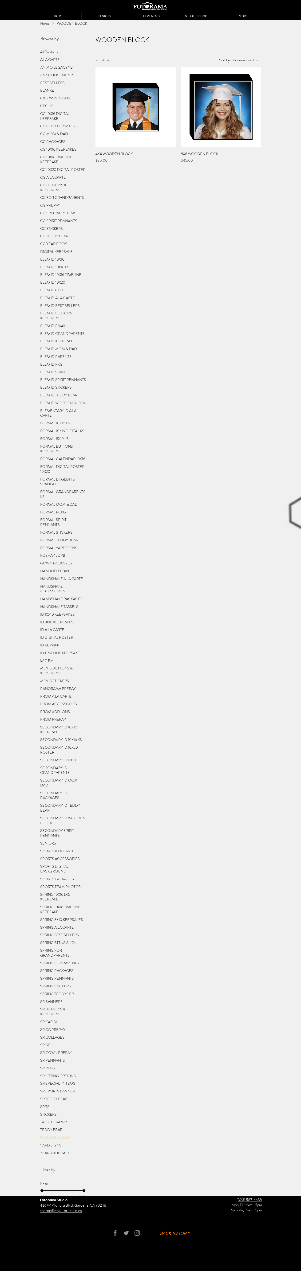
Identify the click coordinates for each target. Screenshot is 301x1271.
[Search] (261, 10)
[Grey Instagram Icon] (137, 1233)
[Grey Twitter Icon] (126, 1233)
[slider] (42, 1190)
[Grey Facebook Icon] (115, 1233)
